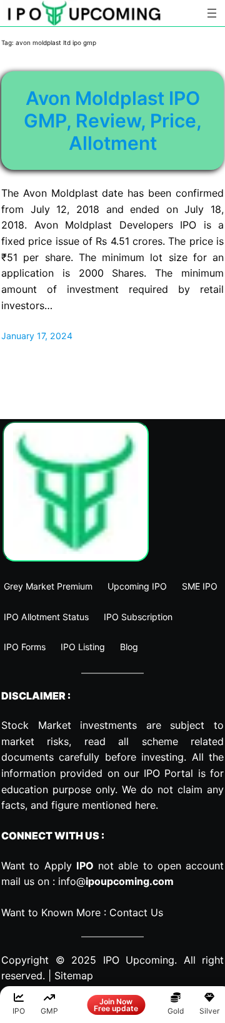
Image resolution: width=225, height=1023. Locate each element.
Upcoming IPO (137, 586)
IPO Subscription (138, 616)
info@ (116, 881)
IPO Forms (25, 646)
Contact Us (136, 912)
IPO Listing (83, 646)
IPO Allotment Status (46, 616)
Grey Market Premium (48, 586)
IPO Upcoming (139, 960)
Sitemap (73, 975)
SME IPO (200, 586)
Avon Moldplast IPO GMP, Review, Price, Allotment (113, 120)
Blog (129, 646)
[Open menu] (211, 13)
